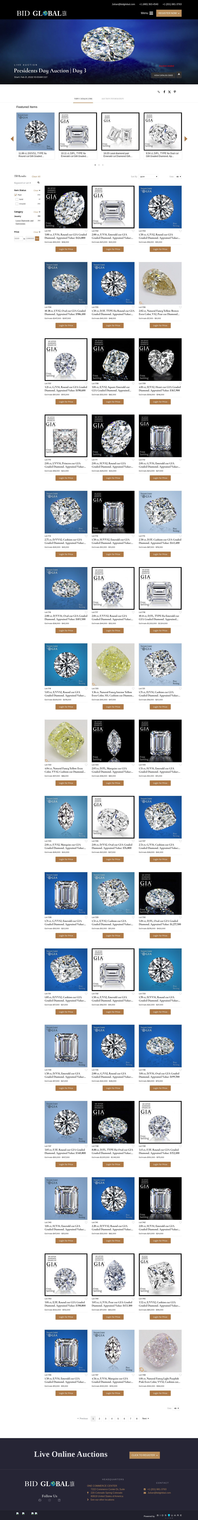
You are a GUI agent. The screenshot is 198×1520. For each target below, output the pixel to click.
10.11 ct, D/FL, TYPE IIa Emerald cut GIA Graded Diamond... (73, 155)
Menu (145, 13)
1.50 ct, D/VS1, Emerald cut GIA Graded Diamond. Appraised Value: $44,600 (64, 1077)
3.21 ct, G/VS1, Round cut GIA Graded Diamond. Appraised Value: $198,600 (66, 388)
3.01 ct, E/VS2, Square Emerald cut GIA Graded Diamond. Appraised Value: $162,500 (111, 390)
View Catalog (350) (163, 75)
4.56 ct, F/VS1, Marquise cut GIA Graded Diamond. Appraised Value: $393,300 (111, 1382)
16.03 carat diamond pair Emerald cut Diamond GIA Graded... (116, 155)
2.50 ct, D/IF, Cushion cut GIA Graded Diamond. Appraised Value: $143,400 (160, 541)
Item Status (20, 190)
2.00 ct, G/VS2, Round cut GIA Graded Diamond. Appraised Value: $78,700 (111, 1077)
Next (144, 1418)
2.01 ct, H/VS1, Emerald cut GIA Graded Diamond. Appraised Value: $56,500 (158, 1229)
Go (37, 238)
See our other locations (102, 1499)
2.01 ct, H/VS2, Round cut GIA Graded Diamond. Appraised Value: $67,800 (111, 467)
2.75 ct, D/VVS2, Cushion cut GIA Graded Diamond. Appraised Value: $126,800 (64, 543)
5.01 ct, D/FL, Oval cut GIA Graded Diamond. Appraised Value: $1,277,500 (160, 922)
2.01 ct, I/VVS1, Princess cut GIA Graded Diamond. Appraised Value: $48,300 (64, 467)
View (171, 177)
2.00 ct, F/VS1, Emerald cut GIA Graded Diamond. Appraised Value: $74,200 (111, 238)
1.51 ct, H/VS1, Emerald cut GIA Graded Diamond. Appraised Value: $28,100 (158, 772)
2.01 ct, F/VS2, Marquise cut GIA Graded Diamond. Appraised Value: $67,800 (64, 848)
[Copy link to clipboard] (159, 92)
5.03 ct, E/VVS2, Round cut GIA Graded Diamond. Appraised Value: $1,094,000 (64, 695)
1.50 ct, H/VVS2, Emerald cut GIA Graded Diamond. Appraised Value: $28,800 (111, 543)
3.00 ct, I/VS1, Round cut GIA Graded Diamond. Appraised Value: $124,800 (66, 236)
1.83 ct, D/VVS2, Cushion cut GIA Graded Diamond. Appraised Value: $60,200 (64, 1000)
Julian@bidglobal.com (159, 1493)
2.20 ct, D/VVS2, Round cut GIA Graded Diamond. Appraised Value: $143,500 (111, 1229)
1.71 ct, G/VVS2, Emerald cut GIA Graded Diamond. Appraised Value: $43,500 (64, 924)
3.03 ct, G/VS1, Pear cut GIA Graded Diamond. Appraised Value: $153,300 (112, 1304)
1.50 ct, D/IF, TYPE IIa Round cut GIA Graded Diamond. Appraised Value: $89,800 (113, 314)
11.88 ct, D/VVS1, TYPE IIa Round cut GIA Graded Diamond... (33, 155)
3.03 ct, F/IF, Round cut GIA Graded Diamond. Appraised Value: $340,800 (65, 1151)
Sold (29, 199)
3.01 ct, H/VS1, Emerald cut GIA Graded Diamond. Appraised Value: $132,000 (64, 1229)
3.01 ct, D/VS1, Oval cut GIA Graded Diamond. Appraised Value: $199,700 (159, 1075)
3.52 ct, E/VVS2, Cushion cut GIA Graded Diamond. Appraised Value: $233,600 (158, 1306)
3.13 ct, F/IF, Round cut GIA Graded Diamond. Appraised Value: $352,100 (159, 1151)
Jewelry (17, 216)
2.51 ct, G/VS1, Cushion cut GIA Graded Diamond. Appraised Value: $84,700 (158, 848)
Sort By (134, 177)
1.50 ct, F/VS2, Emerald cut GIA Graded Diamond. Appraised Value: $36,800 (111, 1000)
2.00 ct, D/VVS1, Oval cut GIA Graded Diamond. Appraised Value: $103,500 (66, 617)
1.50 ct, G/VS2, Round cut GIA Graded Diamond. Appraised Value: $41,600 (158, 238)
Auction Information (112, 99)
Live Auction (26, 65)
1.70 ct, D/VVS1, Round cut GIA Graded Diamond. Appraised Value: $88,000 (158, 1000)
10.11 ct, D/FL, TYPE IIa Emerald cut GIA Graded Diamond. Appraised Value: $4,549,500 (159, 619)
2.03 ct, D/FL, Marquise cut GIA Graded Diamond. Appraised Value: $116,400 (111, 772)
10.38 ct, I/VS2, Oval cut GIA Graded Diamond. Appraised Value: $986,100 (65, 312)
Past (29, 195)
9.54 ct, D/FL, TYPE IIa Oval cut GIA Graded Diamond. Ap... (162, 154)
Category (18, 211)
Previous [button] (12, 138)
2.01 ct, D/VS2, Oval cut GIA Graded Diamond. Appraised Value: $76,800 (112, 846)
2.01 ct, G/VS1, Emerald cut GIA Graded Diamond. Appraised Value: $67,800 (158, 467)
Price (16, 232)
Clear (36, 190)
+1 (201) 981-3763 (156, 1489)
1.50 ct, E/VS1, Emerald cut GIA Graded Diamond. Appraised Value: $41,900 (64, 1382)
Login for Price (66, 249)
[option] (35, 136)
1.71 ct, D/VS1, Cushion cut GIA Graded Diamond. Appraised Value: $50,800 (158, 695)
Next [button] (186, 138)
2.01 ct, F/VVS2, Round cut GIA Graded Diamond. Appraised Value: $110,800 (111, 619)
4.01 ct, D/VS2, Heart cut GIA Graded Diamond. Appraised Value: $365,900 (160, 388)
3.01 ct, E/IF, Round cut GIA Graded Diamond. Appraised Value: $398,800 (65, 1304)
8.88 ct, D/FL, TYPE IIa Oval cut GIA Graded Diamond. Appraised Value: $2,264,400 (112, 1153)
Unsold (29, 204)
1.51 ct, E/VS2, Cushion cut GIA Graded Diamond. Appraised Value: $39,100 (111, 924)
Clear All (36, 176)
